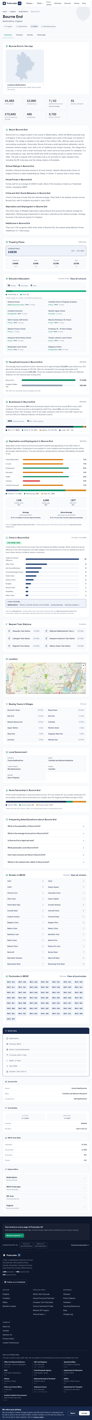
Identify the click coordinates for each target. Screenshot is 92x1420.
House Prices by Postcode (43, 1298)
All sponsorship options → (80, 1245)
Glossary (67, 3)
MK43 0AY (56, 992)
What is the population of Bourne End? (24, 826)
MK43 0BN (22, 1003)
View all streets (78, 875)
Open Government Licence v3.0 (66, 611)
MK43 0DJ (56, 1013)
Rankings (57, 3)
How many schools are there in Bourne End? (26, 855)
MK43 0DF (22, 1013)
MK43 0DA (56, 1008)
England (13, 11)
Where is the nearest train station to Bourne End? (28, 862)
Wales (5, 1302)
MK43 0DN (78, 1013)
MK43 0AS (78, 987)
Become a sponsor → (14, 1235)
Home (5, 11)
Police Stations (69, 1298)
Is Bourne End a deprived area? (21, 840)
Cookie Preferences (11, 1343)
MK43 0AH (78, 982)
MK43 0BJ (78, 998)
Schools (19, 35)
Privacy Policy (8, 1339)
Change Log (68, 1314)
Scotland (6, 1298)
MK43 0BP (33, 1003)
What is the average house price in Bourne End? (28, 833)
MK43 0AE (45, 982)
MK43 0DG (33, 1013)
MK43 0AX (45, 992)
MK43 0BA (78, 992)
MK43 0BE (33, 998)
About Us (6, 1326)
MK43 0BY (33, 1008)
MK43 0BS (56, 1003)
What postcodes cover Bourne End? (23, 848)
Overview (8, 35)
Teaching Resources (71, 1306)
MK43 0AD (33, 982)
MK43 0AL (22, 987)
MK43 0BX (22, 1008)
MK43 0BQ (45, 1003)
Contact (6, 1331)
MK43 (35, 26)
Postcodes (41, 35)
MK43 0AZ (67, 992)
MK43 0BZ (45, 1008)
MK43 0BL (11, 1003)
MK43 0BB (11, 998)
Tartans (76, 3)
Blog (84, 3)
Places (29, 3)
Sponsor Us (7, 1335)
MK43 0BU (78, 1003)
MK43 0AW (33, 992)
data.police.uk (16, 611)
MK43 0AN (33, 987)
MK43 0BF (45, 998)
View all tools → (39, 1314)
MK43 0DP (11, 1019)
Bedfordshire (23, 11)
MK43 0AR (67, 987)
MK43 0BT (67, 1003)
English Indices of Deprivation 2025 (23, 524)
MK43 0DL (67, 1013)
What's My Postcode (41, 1294)
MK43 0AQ (56, 987)
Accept (84, 1413)
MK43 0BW (11, 1008)
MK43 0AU (22, 992)
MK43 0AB (22, 982)
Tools (39, 3)
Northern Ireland (9, 1306)
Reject (72, 1413)
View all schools (78, 278)
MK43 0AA (11, 982)
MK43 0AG (67, 982)
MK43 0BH (67, 998)
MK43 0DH (45, 1013)
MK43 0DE (11, 1013)
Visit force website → (72, 605)
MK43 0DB (67, 1008)
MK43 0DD (78, 1008)
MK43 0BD (22, 998)
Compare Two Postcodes (43, 1302)
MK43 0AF (56, 982)
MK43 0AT (11, 992)
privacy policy (39, 1417)
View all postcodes (76, 976)
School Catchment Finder (43, 1306)
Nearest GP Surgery (41, 1310)
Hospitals (67, 1302)
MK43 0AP (45, 987)
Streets (30, 35)
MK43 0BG (56, 998)
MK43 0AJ (11, 987)
